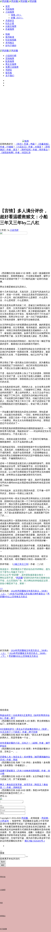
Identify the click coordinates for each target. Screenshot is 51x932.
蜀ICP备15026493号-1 (34, 841)
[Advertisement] (25, 114)
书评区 (8, 70)
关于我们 (9, 75)
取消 (3, 862)
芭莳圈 (19, 578)
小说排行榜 (10, 55)
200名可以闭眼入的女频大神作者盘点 (27, 594)
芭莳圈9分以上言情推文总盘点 (23, 656)
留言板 (8, 73)
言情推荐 (9, 58)
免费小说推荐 (11, 67)
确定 (3, 865)
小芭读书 (4, 821)
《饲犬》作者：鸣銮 (25, 144)
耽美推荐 (9, 61)
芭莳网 (44, 818)
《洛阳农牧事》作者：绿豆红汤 (15, 152)
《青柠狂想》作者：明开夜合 (34, 149)
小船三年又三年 (20, 564)
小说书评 (14, 230)
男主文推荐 (10, 64)
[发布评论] (1, 805)
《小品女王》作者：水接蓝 (28, 147)
